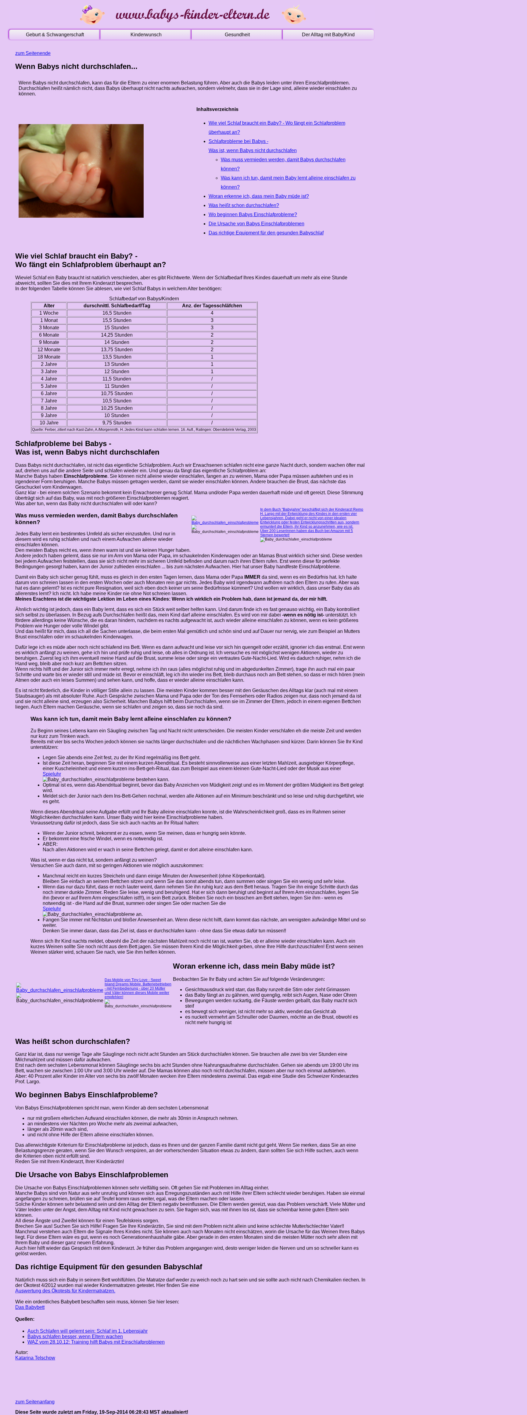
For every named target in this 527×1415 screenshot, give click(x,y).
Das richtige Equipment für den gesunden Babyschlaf (266, 232)
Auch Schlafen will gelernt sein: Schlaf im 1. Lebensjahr (87, 1331)
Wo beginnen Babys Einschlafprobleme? (253, 214)
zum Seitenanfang (35, 1401)
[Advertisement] (126, 1379)
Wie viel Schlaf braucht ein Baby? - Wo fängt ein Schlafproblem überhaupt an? (277, 127)
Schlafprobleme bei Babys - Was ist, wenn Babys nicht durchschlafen (253, 146)
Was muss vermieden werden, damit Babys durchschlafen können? (283, 164)
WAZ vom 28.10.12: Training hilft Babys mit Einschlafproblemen (96, 1342)
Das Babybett (30, 1307)
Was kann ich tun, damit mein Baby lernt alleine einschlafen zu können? (288, 182)
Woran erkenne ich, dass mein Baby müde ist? (259, 196)
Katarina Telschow (35, 1357)
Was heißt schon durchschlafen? (244, 205)
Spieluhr (52, 774)
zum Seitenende (33, 53)
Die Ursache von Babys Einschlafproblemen (256, 223)
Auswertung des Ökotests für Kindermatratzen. (65, 1290)
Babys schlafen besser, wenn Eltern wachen (75, 1336)
